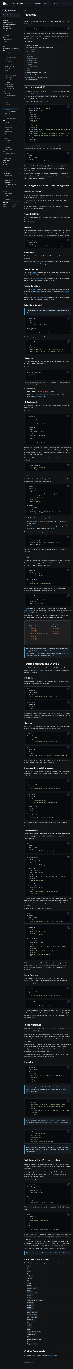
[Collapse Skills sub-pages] (19, 91)
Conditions (14, 204)
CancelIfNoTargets (32, 52)
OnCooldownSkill (32, 66)
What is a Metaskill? (32, 45)
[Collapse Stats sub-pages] (19, 152)
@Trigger (66, 291)
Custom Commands (32, 79)
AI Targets (4, 209)
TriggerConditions (32, 60)
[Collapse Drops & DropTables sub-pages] (19, 136)
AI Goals (13, 208)
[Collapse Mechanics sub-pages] (19, 93)
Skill (28, 68)
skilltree (37, 291)
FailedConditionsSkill (33, 62)
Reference (5, 202)
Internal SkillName (32, 50)
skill (49, 1253)
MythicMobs (31, 10)
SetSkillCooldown (38, 396)
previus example (29, 825)
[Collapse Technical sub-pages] (19, 191)
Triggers (13, 206)
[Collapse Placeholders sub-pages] (19, 116)
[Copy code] (68, 28)
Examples (62, 176)
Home (13, 3)
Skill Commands (52, 1355)
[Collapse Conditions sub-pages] (19, 105)
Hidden (29, 54)
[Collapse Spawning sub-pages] (19, 145)
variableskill (57, 1253)
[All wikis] (3, 11)
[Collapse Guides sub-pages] (19, 38)
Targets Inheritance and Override (36, 72)
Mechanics (5, 204)
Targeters (4, 206)
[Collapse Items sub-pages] (19, 120)
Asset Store (29, 3)
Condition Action (40, 261)
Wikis (25, 10)
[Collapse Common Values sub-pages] (19, 174)
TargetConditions (32, 58)
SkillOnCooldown (44, 391)
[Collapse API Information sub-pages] (19, 33)
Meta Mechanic (36, 94)
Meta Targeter (47, 978)
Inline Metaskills (31, 75)
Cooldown (30, 64)
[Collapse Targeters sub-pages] (19, 98)
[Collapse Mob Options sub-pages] (19, 53)
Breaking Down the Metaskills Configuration (39, 48)
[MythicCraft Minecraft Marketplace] (6, 3)
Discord (56, 3)
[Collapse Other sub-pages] (19, 167)
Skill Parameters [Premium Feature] (37, 77)
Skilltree (52, 528)
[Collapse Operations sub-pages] (19, 183)
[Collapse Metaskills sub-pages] (19, 109)
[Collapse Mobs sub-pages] (19, 51)
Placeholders (5, 208)
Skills (37, 10)
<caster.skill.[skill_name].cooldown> (46, 394)
